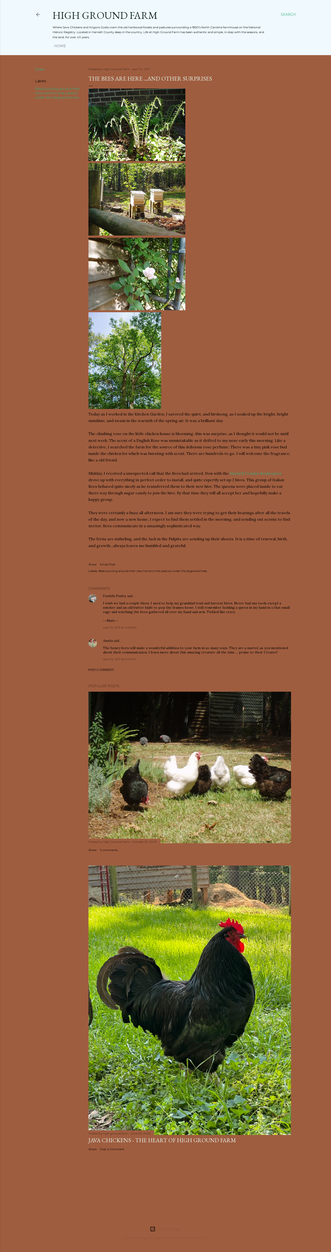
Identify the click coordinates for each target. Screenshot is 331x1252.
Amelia (108, 641)
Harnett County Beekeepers (256, 473)
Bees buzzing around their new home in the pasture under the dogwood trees (57, 93)
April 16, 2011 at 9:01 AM (119, 659)
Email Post (107, 564)
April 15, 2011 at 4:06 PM (119, 627)
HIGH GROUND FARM (105, 15)
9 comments (109, 850)
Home (60, 46)
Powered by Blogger (169, 1229)
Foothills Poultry (114, 596)
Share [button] (40, 69)
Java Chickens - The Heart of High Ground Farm (162, 1140)
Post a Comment (101, 670)
